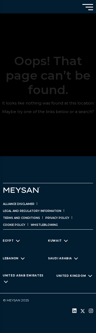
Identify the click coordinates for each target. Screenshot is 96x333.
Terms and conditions (21, 218)
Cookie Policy (14, 225)
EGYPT (8, 240)
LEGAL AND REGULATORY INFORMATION (32, 211)
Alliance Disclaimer (18, 204)
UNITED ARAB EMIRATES (23, 275)
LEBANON (10, 258)
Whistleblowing (44, 225)
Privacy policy (57, 218)
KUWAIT (55, 240)
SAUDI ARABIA (60, 258)
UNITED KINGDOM (71, 275)
